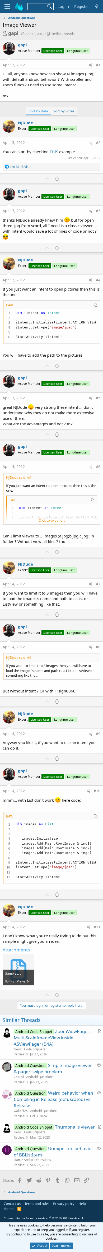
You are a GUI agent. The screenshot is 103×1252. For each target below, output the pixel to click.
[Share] (90, 65)
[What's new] (97, 6)
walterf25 (21, 1111)
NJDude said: (16, 477)
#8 (98, 646)
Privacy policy (63, 1203)
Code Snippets (34, 1049)
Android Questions (39, 1077)
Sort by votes (63, 111)
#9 (98, 733)
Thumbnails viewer (75, 1127)
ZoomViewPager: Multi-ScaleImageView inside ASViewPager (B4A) (52, 1037)
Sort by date (38, 111)
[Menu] (7, 6)
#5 (98, 397)
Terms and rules (37, 1203)
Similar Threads (62, 33)
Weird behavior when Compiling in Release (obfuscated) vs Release (53, 1099)
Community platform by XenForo (45, 1218)
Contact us (12, 1203)
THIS (54, 151)
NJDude (25, 122)
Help (82, 1203)
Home (8, 1208)
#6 (98, 466)
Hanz (17, 1160)
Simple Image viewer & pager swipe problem (53, 1068)
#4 (98, 279)
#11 (97, 926)
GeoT (18, 1049)
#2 (98, 142)
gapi (13, 33)
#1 (98, 64)
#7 (98, 583)
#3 (98, 210)
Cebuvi (19, 1077)
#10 (97, 790)
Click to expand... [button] (52, 520)
